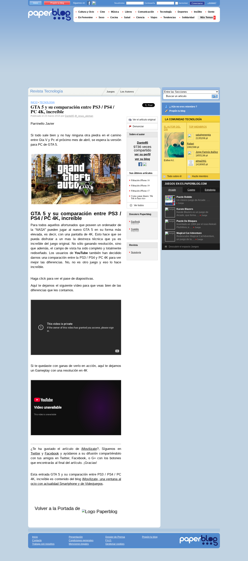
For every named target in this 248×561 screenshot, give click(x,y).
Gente (211, 11)
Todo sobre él (174, 176)
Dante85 (69, 116)
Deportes (183, 11)
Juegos (111, 91)
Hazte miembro (200, 176)
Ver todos (139, 205)
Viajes (154, 17)
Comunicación (146, 11)
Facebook (52, 453)
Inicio (35, 3)
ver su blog (142, 159)
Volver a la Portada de (58, 508)
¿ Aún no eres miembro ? (183, 106)
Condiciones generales (81, 540)
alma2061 (201, 161)
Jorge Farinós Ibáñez (207, 152)
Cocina (114, 17)
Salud (127, 17)
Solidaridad (188, 17)
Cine (102, 11)
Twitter (35, 453)
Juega (181, 203)
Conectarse (197, 3)
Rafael (190, 143)
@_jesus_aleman (84, 116)
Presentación (76, 537)
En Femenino (85, 17)
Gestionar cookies (114, 544)
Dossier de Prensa (115, 537)
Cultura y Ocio (86, 11)
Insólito (198, 11)
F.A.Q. (108, 540)
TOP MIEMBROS (198, 126)
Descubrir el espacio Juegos (184, 246)
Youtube (135, 228)
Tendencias (169, 17)
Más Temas (206, 17)
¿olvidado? (212, 3)
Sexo (101, 17)
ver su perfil (142, 154)
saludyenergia (203, 134)
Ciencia (140, 17)
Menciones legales (79, 544)
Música (115, 11)
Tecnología (136, 252)
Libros (128, 11)
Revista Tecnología (46, 91)
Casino (191, 189)
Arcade (172, 189)
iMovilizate (89, 449)
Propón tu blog (177, 111)
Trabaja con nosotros (43, 544)
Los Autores (127, 91)
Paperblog (49, 15)
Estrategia (210, 189)
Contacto (37, 540)
